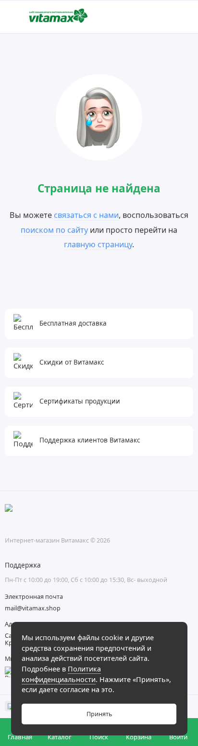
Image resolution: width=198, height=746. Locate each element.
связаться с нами (86, 215)
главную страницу (98, 244)
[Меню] (16, 16)
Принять (99, 714)
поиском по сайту (54, 230)
